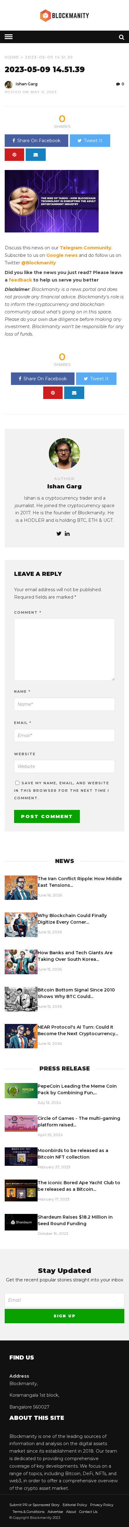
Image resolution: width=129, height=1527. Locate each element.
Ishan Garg (27, 84)
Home (12, 57)
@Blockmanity (38, 263)
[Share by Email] (36, 154)
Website (25, 754)
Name (22, 691)
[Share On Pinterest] (14, 154)
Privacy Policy (101, 1505)
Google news (62, 255)
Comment (28, 612)
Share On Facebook (38, 140)
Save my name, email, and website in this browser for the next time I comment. (61, 790)
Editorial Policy (75, 1505)
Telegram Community (85, 248)
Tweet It (93, 140)
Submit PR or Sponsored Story (34, 1505)
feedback (20, 280)
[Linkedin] (67, 534)
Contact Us (88, 1512)
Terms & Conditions (28, 1512)
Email (23, 723)
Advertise (55, 1512)
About (71, 1512)
